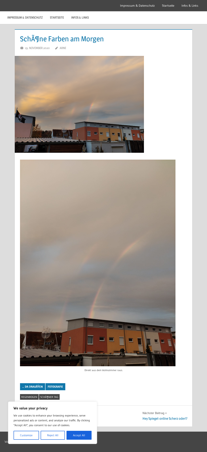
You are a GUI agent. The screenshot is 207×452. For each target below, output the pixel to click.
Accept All (79, 435)
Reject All (52, 435)
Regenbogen (29, 397)
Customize (26, 435)
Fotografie (55, 386)
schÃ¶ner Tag (49, 397)
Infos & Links (190, 5)
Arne (63, 48)
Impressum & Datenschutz (137, 5)
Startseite (168, 5)
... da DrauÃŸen (32, 386)
